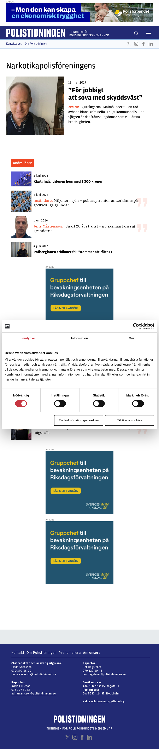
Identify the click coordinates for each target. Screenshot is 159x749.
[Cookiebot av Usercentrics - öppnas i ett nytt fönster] (136, 326)
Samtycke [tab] (27, 338)
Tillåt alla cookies (129, 420)
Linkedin (151, 44)
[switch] (60, 403)
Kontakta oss (14, 43)
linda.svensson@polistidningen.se (34, 674)
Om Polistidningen (36, 43)
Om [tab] (131, 338)
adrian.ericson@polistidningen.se (33, 693)
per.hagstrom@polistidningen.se (104, 674)
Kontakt (17, 653)
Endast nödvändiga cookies (79, 420)
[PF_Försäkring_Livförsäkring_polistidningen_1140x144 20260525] (79, 12)
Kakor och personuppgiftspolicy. (104, 701)
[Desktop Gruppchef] (79, 300)
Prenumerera (70, 653)
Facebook (143, 44)
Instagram (136, 44)
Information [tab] (79, 338)
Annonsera (92, 653)
